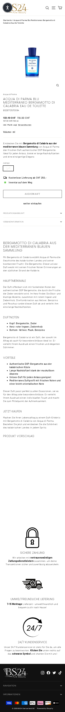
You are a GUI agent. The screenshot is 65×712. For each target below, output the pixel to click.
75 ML (8, 168)
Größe (6, 163)
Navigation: (9, 685)
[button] (8, 8)
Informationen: (12, 694)
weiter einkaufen (32, 203)
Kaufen (23, 509)
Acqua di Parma (10, 94)
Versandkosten (24, 125)
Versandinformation (13, 222)
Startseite (7, 20)
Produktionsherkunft (13, 213)
